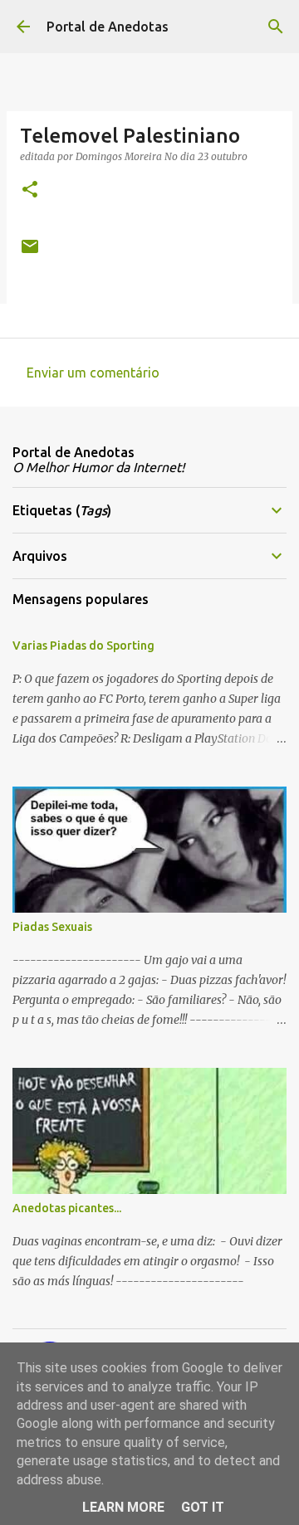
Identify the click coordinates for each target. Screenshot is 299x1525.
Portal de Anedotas (108, 26)
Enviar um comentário (93, 372)
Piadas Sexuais (52, 926)
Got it (202, 1507)
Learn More (123, 1507)
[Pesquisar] (276, 26)
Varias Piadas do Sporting (83, 645)
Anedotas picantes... (66, 1208)
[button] (30, 190)
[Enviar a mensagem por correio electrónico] (30, 252)
